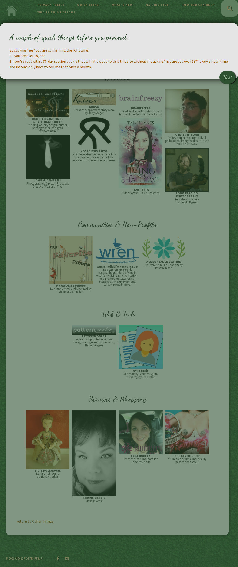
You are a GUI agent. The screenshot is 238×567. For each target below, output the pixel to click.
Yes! (227, 77)
